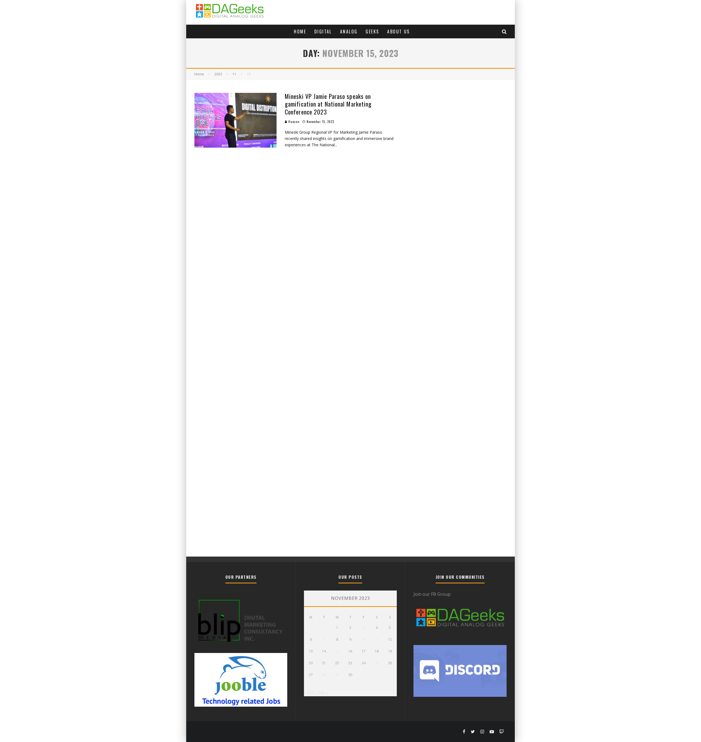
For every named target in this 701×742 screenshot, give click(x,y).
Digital (323, 31)
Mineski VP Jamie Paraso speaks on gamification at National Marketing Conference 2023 (328, 104)
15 (337, 651)
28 (324, 674)
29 (337, 674)
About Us (398, 31)
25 (377, 663)
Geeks (372, 31)
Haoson (293, 121)
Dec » (322, 693)
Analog (348, 31)
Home (300, 31)
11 (377, 639)
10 (364, 639)
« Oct (309, 693)
